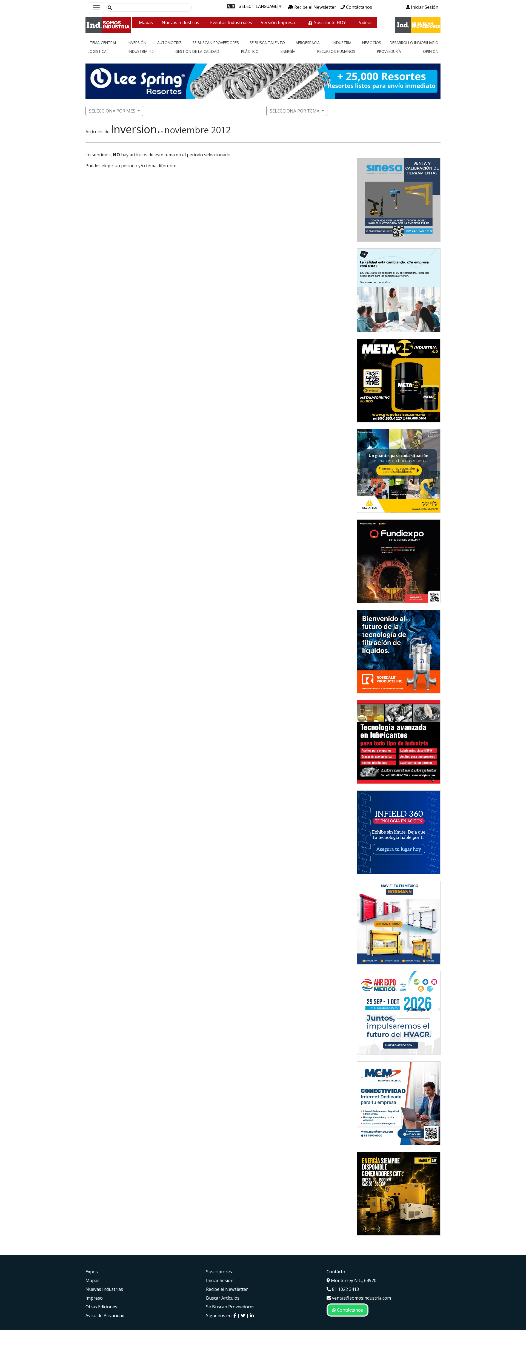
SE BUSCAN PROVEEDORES (215, 42)
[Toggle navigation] (96, 7)
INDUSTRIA (342, 42)
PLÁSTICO (250, 51)
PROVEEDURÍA (389, 51)
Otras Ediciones (101, 1307)
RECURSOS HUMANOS (336, 51)
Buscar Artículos (222, 1298)
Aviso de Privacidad (104, 1315)
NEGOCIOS (371, 42)
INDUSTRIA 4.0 (141, 51)
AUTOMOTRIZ (169, 42)
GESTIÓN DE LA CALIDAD (197, 51)
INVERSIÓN (137, 42)
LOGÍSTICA (97, 51)
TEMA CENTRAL (103, 42)
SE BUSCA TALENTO (267, 42)
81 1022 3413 (345, 1289)
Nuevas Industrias (180, 22)
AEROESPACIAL (309, 42)
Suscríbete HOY (329, 22)
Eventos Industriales (231, 22)
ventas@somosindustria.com (361, 1298)
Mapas (146, 22)
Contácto (336, 1272)
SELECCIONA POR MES (112, 111)
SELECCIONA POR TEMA (294, 111)
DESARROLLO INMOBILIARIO (414, 42)
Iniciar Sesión (424, 7)
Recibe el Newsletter (314, 7)
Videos (366, 22)
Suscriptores (219, 1272)
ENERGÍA (288, 51)
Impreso (94, 1298)
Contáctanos (358, 7)
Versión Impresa (278, 22)
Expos (91, 1272)
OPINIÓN (430, 51)
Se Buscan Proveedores (230, 1307)
